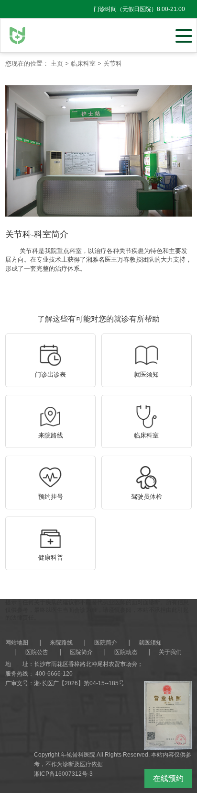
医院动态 (125, 652)
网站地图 (16, 642)
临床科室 (83, 63)
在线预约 (168, 778)
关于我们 (170, 652)
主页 (57, 63)
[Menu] (183, 35)
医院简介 (105, 642)
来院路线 (61, 642)
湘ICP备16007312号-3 (63, 773)
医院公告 (36, 652)
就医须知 (150, 642)
